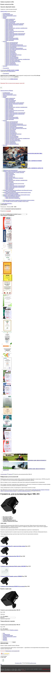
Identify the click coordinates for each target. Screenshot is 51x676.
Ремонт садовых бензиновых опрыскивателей (15, 33)
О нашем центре (6, 13)
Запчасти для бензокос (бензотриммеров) (14, 48)
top (1, 664)
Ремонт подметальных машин (11, 38)
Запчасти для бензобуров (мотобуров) (13, 54)
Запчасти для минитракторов (11, 42)
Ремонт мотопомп (9, 36)
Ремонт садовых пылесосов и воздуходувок (14, 31)
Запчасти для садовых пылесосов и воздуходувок (15, 49)
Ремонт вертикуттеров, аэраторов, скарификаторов (16, 28)
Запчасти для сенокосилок (11, 53)
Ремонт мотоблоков (9, 20)
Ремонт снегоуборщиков (10, 21)
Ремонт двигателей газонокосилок (12, 198)
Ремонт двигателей (9, 40)
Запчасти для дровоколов (10, 55)
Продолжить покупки (5, 630)
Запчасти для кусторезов (10, 50)
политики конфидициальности (24, 490)
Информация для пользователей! (12, 650)
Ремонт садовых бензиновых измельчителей (14, 34)
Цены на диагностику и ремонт (9, 636)
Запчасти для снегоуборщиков (11, 57)
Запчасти (5, 41)
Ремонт (4, 17)
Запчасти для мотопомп (10, 52)
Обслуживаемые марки (8, 14)
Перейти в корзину (14, 630)
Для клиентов (6, 68)
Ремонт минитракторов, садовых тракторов (14, 23)
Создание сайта (18, 663)
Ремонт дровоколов (9, 32)
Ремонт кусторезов (9, 30)
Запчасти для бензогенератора (11, 58)
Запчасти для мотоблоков (10, 47)
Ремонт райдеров (9, 26)
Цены (9, 15)
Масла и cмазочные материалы (12, 64)
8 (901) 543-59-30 (14, 79)
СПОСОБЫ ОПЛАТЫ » (7, 203)
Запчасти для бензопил (10, 51)
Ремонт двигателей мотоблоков (12, 196)
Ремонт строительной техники (11, 39)
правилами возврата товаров (10, 490)
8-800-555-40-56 (3, 11)
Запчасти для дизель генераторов (12, 60)
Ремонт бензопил (9, 25)
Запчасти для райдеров (10, 62)
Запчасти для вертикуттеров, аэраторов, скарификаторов (17, 59)
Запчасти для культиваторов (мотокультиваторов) (15, 45)
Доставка (5, 16)
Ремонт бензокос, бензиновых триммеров (14, 24)
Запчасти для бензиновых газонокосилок (14, 44)
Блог (4, 633)
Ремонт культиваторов (10, 22)
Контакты (5, 65)
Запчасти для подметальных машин (13, 61)
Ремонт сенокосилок (9, 35)
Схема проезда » (11, 71)
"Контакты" (24, 670)
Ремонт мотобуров (9, 29)
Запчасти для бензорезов (10, 63)
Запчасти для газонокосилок (11, 43)
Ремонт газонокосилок (10, 19)
